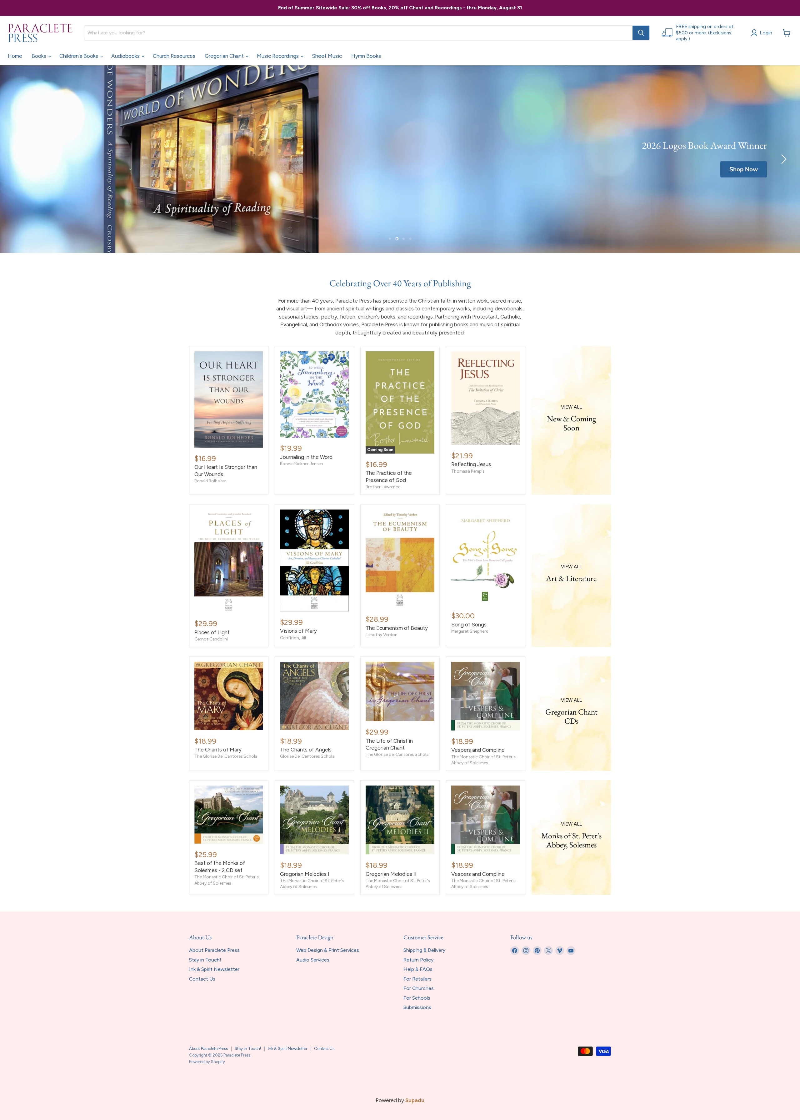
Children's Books (79, 56)
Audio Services (312, 960)
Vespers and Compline (478, 750)
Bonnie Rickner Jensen (301, 463)
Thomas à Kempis (467, 471)
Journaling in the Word (306, 457)
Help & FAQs (417, 969)
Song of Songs (469, 624)
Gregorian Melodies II (391, 874)
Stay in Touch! (205, 960)
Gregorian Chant (225, 56)
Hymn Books (366, 56)
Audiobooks (126, 56)
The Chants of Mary (218, 749)
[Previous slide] (17, 159)
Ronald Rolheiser (210, 480)
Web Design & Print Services (327, 950)
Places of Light (212, 632)
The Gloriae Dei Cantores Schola (225, 756)
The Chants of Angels (306, 749)
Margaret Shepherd (469, 631)
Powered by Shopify (207, 1061)
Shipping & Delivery (424, 950)
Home (15, 56)
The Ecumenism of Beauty (397, 628)
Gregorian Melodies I (304, 874)
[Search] (640, 33)
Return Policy (418, 960)
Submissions (417, 1007)
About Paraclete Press (214, 950)
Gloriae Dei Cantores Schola (307, 756)
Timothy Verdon (382, 634)
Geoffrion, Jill (293, 637)
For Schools (416, 998)
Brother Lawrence (383, 486)
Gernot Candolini (211, 638)
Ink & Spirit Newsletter (214, 969)
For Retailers (417, 979)
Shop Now (743, 169)
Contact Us (202, 979)
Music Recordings (278, 56)
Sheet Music (327, 56)
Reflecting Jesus (471, 464)
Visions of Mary (298, 631)
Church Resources (174, 56)
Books (40, 56)
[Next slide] (783, 159)
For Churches (418, 988)
